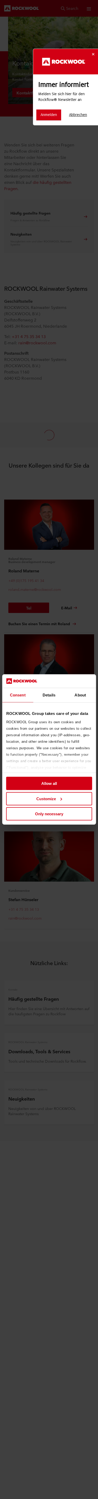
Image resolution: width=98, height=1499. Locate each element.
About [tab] (80, 695)
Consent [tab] (18, 695)
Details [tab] (49, 695)
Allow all (49, 783)
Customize (46, 799)
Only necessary (49, 814)
